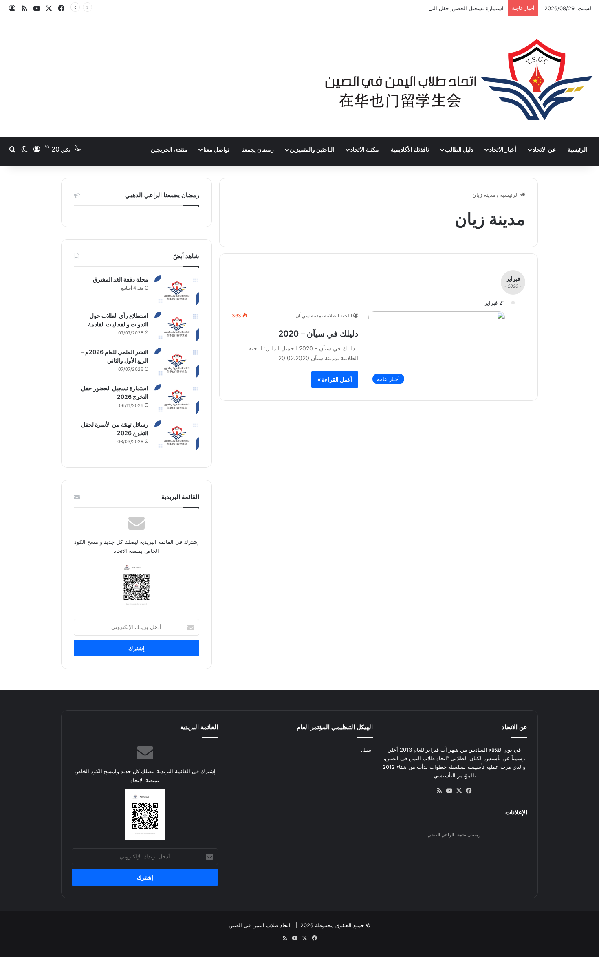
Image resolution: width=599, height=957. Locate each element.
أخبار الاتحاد (502, 149)
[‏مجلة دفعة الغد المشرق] (176, 290)
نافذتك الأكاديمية (410, 149)
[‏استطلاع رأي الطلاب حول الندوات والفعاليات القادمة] (176, 327)
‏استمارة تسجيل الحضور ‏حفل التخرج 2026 (456, 8)
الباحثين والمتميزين (312, 149)
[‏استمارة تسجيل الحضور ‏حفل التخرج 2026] (176, 399)
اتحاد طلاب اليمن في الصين (260, 925)
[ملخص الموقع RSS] (439, 791)
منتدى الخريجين (169, 149)
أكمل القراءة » (334, 379)
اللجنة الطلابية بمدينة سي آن (323, 315)
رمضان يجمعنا (257, 149)
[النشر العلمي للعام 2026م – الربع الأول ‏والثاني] (176, 363)
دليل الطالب (459, 149)
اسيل (367, 749)
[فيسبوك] (468, 791)
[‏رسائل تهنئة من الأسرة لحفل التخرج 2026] (176, 435)
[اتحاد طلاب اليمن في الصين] (459, 79)
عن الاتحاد (544, 149)
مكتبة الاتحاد (364, 149)
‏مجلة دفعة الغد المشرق (120, 279)
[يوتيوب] (449, 791)
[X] (459, 791)
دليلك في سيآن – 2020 (318, 334)
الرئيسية (577, 149)
